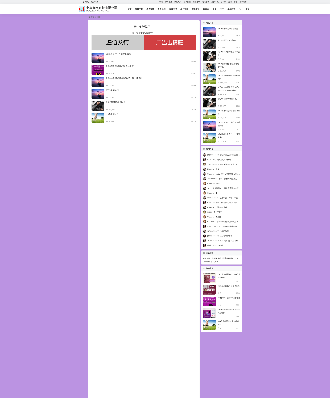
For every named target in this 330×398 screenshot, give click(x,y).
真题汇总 (215, 2)
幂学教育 (243, 2)
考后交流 (205, 2)
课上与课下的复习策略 (227, 40)
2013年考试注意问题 (115, 102)
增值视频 (178, 2)
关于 (235, 2)
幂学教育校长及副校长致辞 (118, 54)
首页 (161, 2)
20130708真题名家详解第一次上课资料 (124, 78)
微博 (230, 2)
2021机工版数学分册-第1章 (229, 286)
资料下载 (168, 2)
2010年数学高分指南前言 (228, 29)
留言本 (223, 2)
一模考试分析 (112, 114)
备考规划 (187, 2)
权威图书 (196, 2)
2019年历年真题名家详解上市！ (121, 66)
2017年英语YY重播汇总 (227, 99)
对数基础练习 (112, 90)
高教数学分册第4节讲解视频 (229, 298)
